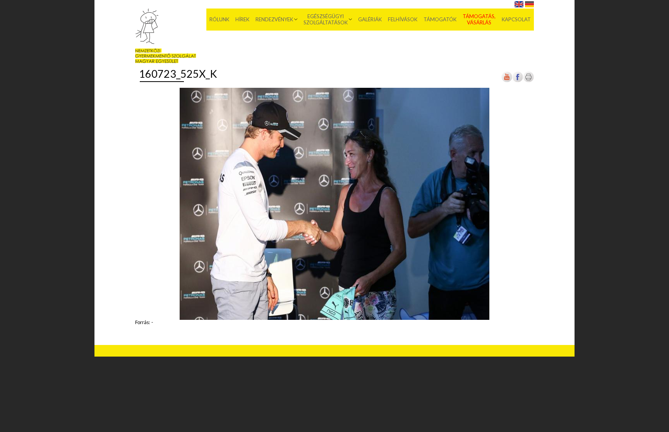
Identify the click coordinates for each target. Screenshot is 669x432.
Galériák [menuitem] (370, 19)
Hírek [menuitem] (242, 19)
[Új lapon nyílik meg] (517, 81)
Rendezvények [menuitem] (274, 19)
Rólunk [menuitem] (219, 19)
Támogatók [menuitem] (440, 19)
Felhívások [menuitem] (402, 19)
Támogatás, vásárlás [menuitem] (479, 19)
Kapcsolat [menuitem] (516, 19)
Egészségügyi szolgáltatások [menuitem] (326, 19)
